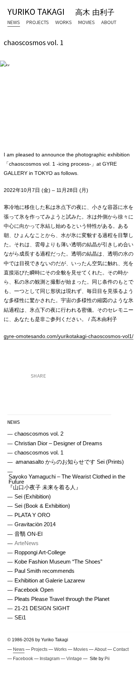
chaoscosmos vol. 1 (38, 453)
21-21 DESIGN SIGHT (42, 608)
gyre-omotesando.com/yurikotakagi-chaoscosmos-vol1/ (68, 336)
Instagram (50, 658)
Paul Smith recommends (44, 571)
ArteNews (26, 543)
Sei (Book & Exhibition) (42, 506)
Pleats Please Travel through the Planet (61, 599)
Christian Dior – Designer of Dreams (58, 443)
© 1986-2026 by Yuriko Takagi (37, 639)
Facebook (23, 658)
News (13, 22)
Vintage (74, 658)
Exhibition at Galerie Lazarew (49, 581)
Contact (121, 649)
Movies (86, 22)
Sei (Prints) (70, 462)
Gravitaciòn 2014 (35, 524)
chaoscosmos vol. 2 (38, 434)
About (108, 22)
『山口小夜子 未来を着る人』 (66, 482)
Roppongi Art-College (40, 552)
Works (63, 22)
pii (107, 658)
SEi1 (20, 618)
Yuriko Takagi (61, 11)
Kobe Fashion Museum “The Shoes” (58, 562)
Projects (37, 22)
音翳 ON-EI (28, 534)
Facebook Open (33, 590)
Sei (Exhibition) (32, 497)
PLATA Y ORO (32, 515)
